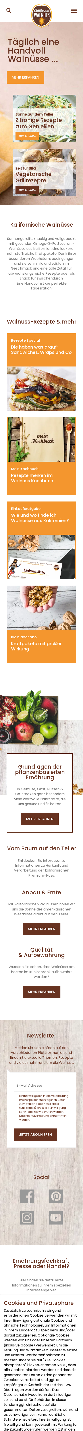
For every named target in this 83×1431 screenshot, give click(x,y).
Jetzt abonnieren (35, 1134)
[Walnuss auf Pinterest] (56, 1200)
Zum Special (27, 136)
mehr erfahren (40, 819)
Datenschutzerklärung (34, 1116)
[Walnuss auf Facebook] (27, 1200)
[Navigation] (74, 10)
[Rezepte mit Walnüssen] (9, 10)
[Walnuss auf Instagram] (27, 1222)
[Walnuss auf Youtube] (56, 1222)
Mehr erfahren (25, 77)
